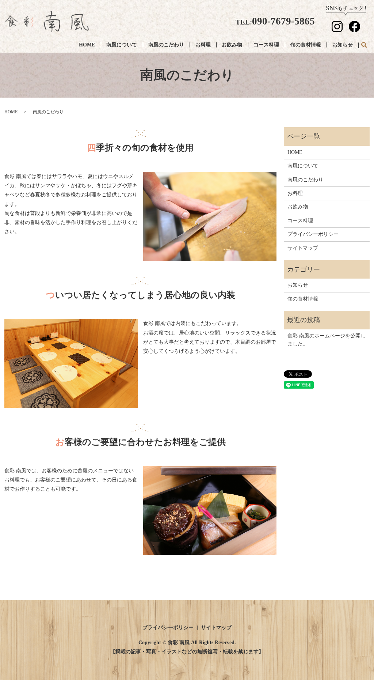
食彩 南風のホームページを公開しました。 (326, 340)
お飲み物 (232, 45)
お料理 (203, 45)
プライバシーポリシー (313, 234)
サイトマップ (302, 248)
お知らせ (342, 45)
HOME (87, 45)
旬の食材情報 (305, 45)
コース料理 (266, 45)
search (364, 45)
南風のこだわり (166, 45)
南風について (121, 45)
